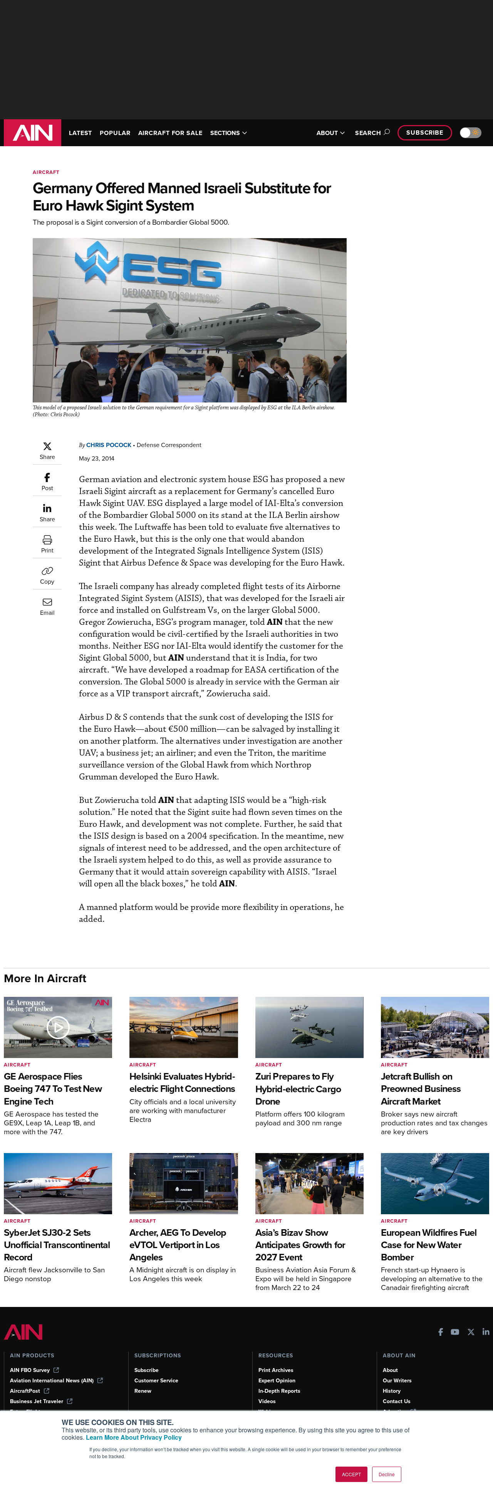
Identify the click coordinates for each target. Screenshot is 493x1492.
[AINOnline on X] (471, 1333)
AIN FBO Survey (30, 1370)
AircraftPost (25, 1391)
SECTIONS (225, 133)
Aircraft (46, 172)
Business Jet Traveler (36, 1401)
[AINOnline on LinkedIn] (486, 1333)
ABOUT (327, 133)
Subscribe (424, 132)
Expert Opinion (276, 1380)
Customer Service (156, 1380)
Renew (142, 1391)
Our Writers (397, 1380)
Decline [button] (387, 1474)
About (390, 1370)
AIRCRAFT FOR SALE (170, 133)
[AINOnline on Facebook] (440, 1333)
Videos (267, 1401)
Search (368, 133)
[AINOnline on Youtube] (455, 1333)
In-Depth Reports (279, 1391)
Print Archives (275, 1370)
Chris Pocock (108, 445)
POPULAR (115, 133)
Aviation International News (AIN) (52, 1380)
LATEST (80, 133)
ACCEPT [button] (351, 1474)
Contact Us (397, 1401)
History (392, 1391)
